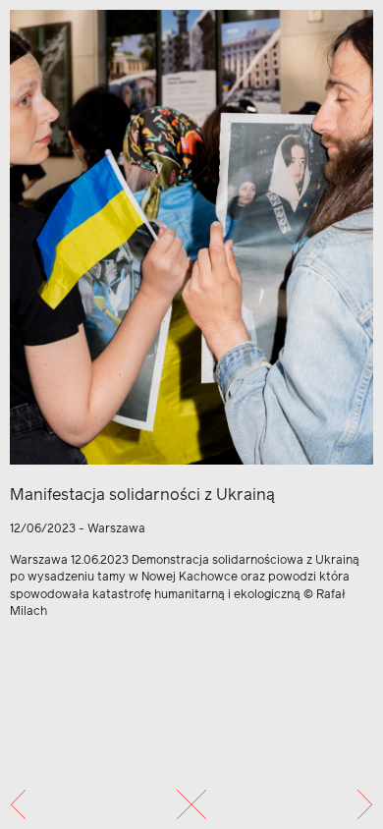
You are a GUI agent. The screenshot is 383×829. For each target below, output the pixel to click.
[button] (18, 804)
